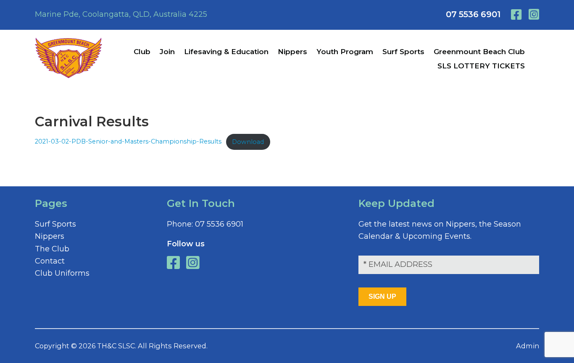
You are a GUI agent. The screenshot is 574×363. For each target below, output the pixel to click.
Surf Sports (55, 224)
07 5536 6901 (473, 14)
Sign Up (382, 296)
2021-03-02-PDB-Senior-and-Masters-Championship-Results (128, 142)
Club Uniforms (62, 273)
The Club (52, 248)
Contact (50, 261)
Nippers (49, 236)
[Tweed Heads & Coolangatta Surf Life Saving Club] (68, 75)
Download (248, 142)
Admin (527, 345)
